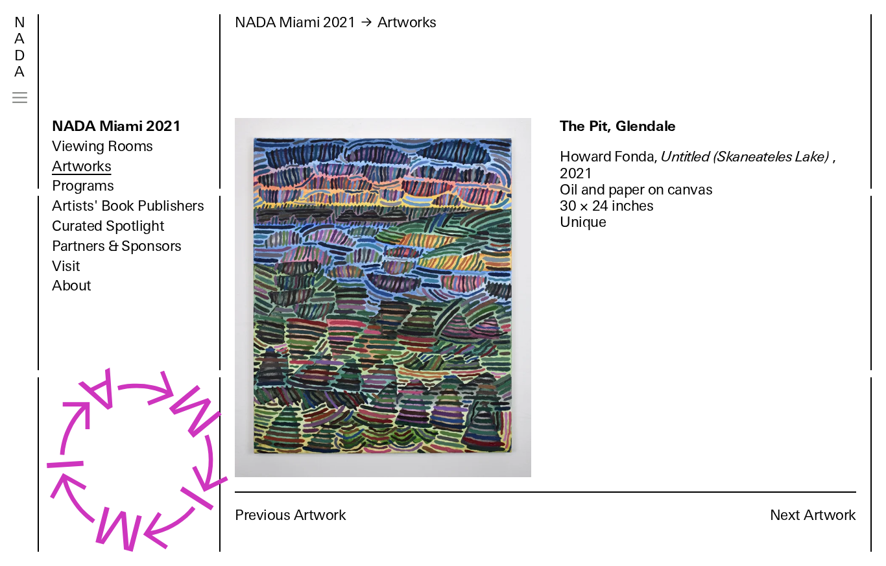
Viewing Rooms (102, 146)
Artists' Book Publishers (128, 206)
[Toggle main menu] (19, 97)
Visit (66, 266)
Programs (83, 186)
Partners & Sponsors (117, 246)
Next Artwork (813, 515)
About (71, 285)
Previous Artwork (290, 515)
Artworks (81, 166)
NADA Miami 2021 (117, 126)
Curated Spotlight (108, 226)
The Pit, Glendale (618, 126)
